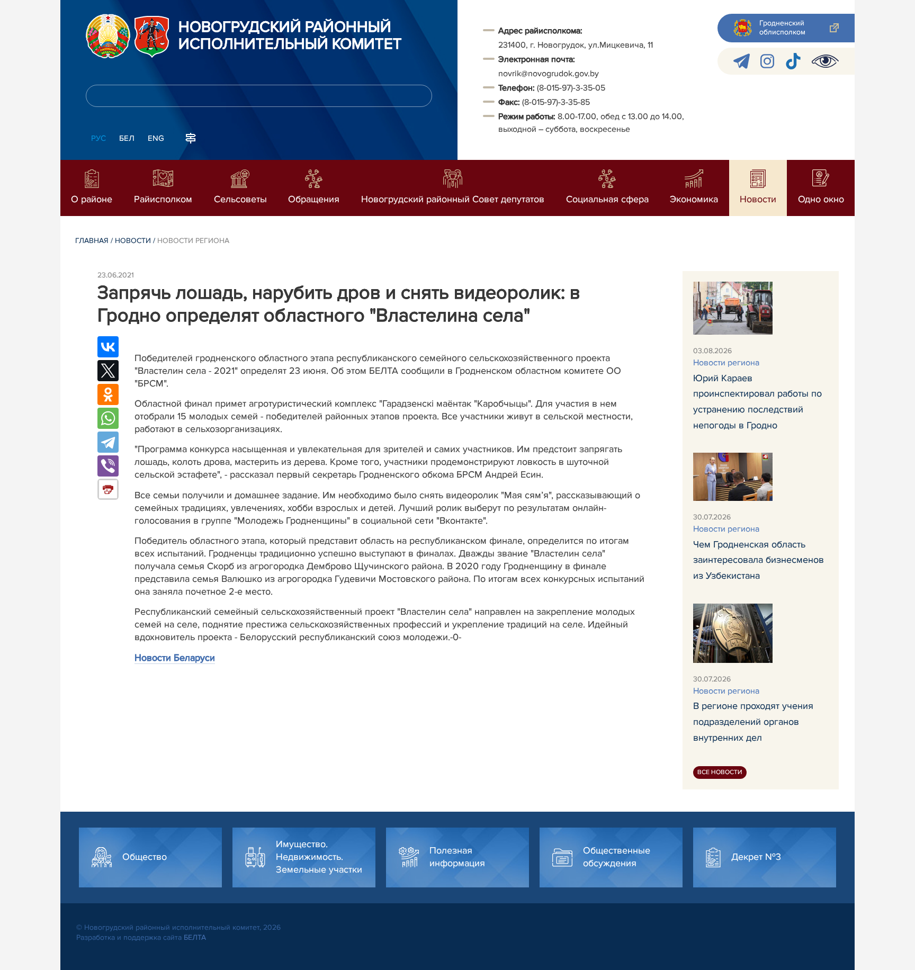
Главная (92, 240)
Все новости (719, 772)
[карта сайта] (190, 137)
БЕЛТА (195, 937)
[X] (108, 370)
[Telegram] (108, 442)
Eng (156, 138)
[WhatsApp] (108, 418)
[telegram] (741, 61)
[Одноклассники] (108, 394)
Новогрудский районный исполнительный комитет (290, 36)
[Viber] (108, 466)
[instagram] (767, 61)
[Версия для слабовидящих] (825, 61)
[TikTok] (793, 61)
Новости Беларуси (174, 657)
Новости (133, 240)
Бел (126, 138)
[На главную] (108, 36)
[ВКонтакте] (108, 346)
